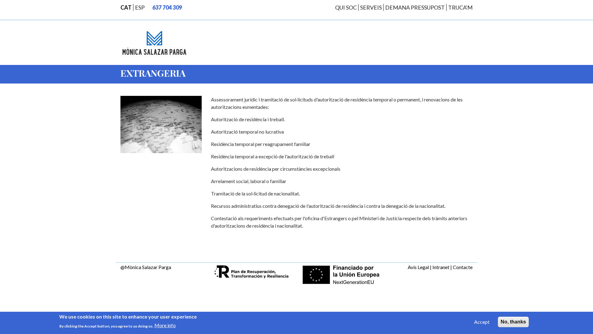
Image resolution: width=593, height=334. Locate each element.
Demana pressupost (415, 7)
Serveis (371, 7)
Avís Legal (418, 267)
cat (126, 7)
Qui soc (346, 7)
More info (165, 325)
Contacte (463, 267)
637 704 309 (167, 7)
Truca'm (460, 7)
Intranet (440, 267)
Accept (482, 322)
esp (140, 7)
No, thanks (513, 321)
